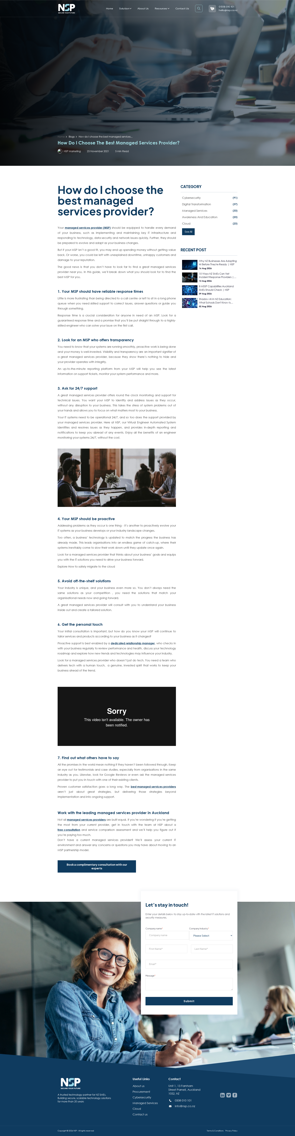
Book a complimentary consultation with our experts (97, 866)
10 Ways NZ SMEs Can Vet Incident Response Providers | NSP (216, 275)
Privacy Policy (231, 1131)
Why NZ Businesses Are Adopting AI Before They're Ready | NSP (218, 262)
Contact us (182, 8)
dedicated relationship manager (133, 643)
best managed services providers (153, 786)
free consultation (69, 829)
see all (188, 231)
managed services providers (86, 819)
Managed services (209, 210)
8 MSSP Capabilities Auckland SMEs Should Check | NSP (216, 288)
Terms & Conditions (215, 1131)
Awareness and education (209, 217)
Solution (124, 8)
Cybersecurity (209, 197)
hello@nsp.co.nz (228, 10)
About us (143, 8)
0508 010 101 (226, 6)
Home (109, 8)
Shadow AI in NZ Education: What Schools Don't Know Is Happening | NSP (215, 301)
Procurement (141, 1091)
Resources (161, 8)
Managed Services (145, 1103)
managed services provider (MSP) (88, 227)
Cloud (209, 223)
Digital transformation (209, 204)
